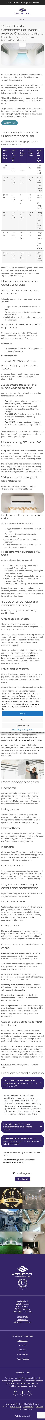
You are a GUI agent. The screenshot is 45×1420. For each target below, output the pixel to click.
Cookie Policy (15, 729)
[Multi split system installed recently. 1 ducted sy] (33, 1243)
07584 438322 (33, 2)
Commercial (23, 1340)
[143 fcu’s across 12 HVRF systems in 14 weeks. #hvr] (33, 1198)
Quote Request (22, 1359)
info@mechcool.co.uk (22, 1322)
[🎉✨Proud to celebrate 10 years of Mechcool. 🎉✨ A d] (11, 1198)
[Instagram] (14, 1173)
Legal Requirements (25, 1409)
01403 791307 (20, 2)
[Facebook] (22, 1392)
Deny (22, 719)
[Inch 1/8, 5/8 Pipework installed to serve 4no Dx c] (11, 1220)
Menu (22, 19)
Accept (22, 714)
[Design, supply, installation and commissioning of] (33, 1220)
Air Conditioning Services (22, 1336)
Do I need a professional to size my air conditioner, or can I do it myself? (21, 1141)
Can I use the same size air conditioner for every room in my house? (20, 1083)
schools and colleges (32, 740)
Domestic (22, 1345)
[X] (29, 1392)
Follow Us (22, 1179)
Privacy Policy (28, 729)
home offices (29, 655)
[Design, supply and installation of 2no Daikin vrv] (11, 1243)
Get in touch (6, 1064)
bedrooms (19, 655)
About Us (22, 1349)
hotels (18, 740)
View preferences (22, 725)
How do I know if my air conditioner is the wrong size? (17, 1126)
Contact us (10, 122)
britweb (27, 1416)
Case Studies (22, 1354)
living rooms (6, 658)
